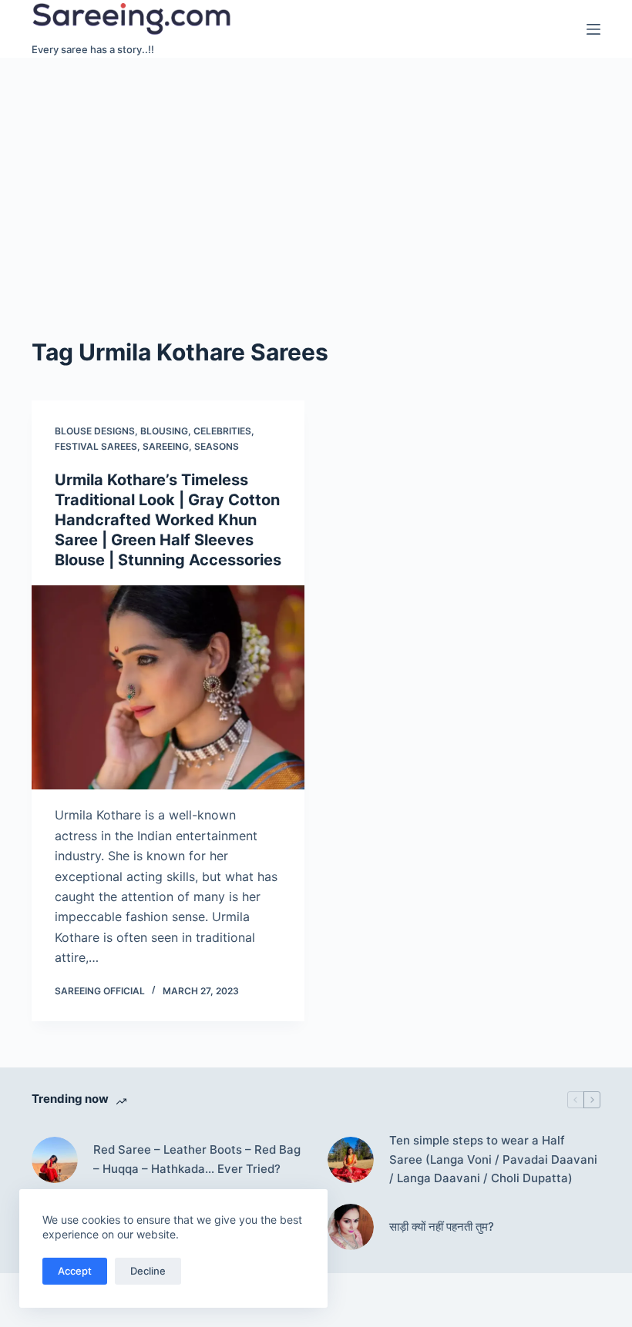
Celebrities (222, 431)
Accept (75, 1271)
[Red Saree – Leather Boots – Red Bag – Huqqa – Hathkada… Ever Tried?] (55, 1160)
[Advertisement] (316, 173)
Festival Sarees (96, 446)
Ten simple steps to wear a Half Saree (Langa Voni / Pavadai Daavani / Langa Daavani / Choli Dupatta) (493, 1159)
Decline (148, 1271)
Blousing (164, 431)
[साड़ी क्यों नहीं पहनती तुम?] (351, 1227)
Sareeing (166, 446)
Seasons (216, 446)
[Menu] (593, 29)
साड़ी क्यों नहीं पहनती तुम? (441, 1226)
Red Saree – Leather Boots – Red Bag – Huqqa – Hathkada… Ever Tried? (197, 1159)
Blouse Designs (95, 431)
